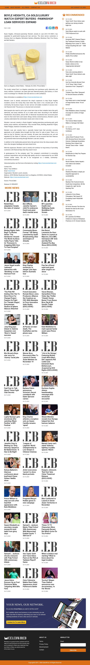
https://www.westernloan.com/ (19, 177)
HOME (7, 7)
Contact (41, 650)
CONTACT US (35, 7)
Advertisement (43, 647)
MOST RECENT (15, 7)
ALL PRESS (25, 7)
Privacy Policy (43, 644)
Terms (41, 641)
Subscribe (73, 650)
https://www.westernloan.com (33, 97)
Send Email (11, 171)
